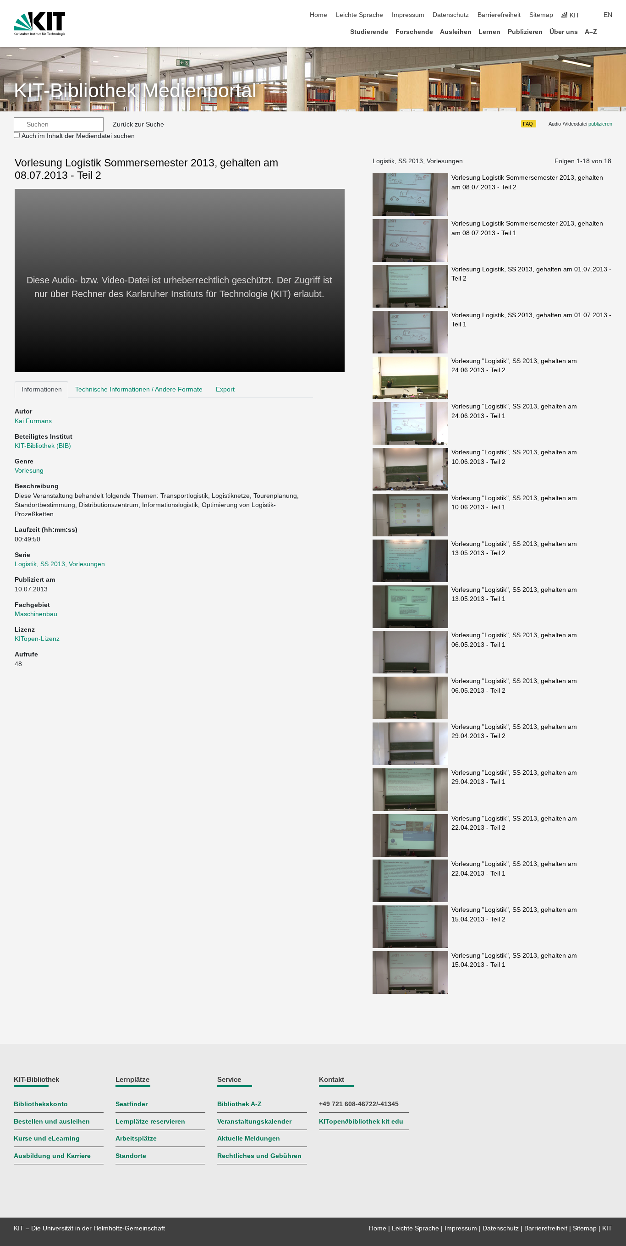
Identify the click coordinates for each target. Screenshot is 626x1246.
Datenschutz (451, 14)
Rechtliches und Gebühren (259, 1155)
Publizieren (525, 31)
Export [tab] (225, 389)
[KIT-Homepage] (40, 24)
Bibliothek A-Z (239, 1104)
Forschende (414, 31)
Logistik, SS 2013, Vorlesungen (60, 564)
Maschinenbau (36, 614)
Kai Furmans (33, 421)
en (608, 14)
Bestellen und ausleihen (52, 1121)
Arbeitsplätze (136, 1138)
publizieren (600, 124)
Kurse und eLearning (47, 1138)
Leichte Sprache (359, 14)
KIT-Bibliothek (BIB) (43, 445)
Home (318, 14)
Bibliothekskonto (41, 1104)
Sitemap (541, 14)
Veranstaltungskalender (254, 1121)
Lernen (489, 31)
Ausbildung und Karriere (52, 1155)
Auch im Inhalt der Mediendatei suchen (78, 135)
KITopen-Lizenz (37, 638)
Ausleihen (456, 31)
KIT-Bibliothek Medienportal (135, 90)
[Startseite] (609, 31)
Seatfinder (131, 1104)
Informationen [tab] (42, 389)
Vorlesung (29, 470)
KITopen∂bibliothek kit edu (361, 1121)
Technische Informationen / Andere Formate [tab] (139, 389)
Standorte (130, 1155)
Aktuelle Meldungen (248, 1138)
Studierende (369, 31)
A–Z (591, 31)
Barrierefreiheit (499, 14)
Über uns (563, 31)
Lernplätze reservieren (150, 1121)
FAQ (528, 124)
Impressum (408, 14)
